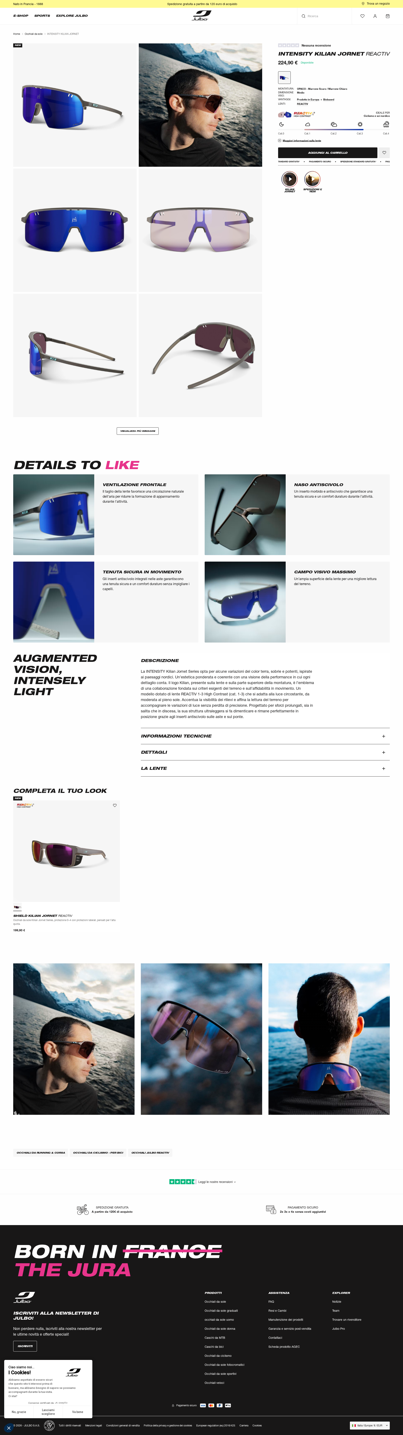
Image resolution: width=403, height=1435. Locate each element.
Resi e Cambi (277, 1310)
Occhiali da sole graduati (221, 1310)
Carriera (243, 1425)
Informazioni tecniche (176, 736)
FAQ (271, 1301)
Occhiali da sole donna (220, 1328)
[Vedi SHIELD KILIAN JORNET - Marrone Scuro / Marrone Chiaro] (17, 907)
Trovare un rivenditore (346, 1319)
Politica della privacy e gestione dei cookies (168, 1425)
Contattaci (275, 1337)
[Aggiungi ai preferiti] (384, 152)
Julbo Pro (338, 1328)
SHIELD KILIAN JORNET (42, 916)
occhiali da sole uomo (219, 1319)
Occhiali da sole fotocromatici (224, 1364)
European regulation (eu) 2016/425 (215, 1425)
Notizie (336, 1301)
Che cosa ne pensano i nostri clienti (334, 45)
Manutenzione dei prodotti (285, 1319)
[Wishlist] (362, 16)
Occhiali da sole (215, 1301)
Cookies (257, 1425)
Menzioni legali (93, 1425)
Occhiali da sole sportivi (220, 1373)
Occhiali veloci (214, 1382)
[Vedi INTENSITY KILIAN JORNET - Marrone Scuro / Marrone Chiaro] (284, 77)
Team (335, 1310)
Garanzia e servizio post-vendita (289, 1328)
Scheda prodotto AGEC (284, 1346)
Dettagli (154, 752)
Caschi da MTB (215, 1337)
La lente (153, 768)
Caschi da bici (214, 1346)
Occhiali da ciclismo (218, 1355)
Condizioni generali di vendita (123, 1425)
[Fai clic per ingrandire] (75, 105)
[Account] (375, 16)
